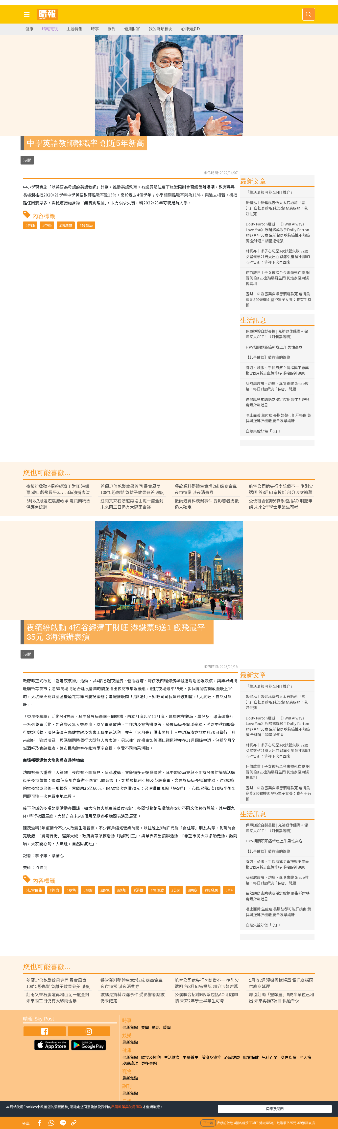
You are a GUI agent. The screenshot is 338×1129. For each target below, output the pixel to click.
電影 (89, 890)
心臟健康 (232, 1057)
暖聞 (167, 1027)
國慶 (193, 890)
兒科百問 (270, 1057)
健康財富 (132, 29)
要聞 (145, 1027)
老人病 (305, 1057)
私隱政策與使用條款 (127, 1106)
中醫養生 (190, 1057)
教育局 (87, 225)
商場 (122, 890)
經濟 (55, 890)
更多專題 (149, 1063)
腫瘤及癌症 (211, 1057)
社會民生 (34, 890)
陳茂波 (158, 890)
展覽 (106, 890)
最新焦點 (130, 1027)
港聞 (27, 160)
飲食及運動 (151, 1057)
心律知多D (190, 29)
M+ (230, 890)
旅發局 (212, 890)
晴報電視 (50, 29)
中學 (48, 225)
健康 (29, 29)
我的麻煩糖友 (160, 29)
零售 (72, 890)
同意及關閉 (275, 1108)
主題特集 (74, 29)
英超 (177, 890)
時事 (95, 29)
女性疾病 (288, 1057)
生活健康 (172, 1057)
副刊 (112, 29)
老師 (31, 225)
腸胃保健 (251, 1057)
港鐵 (139, 890)
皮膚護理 (130, 1063)
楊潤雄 (66, 225)
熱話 (156, 1027)
